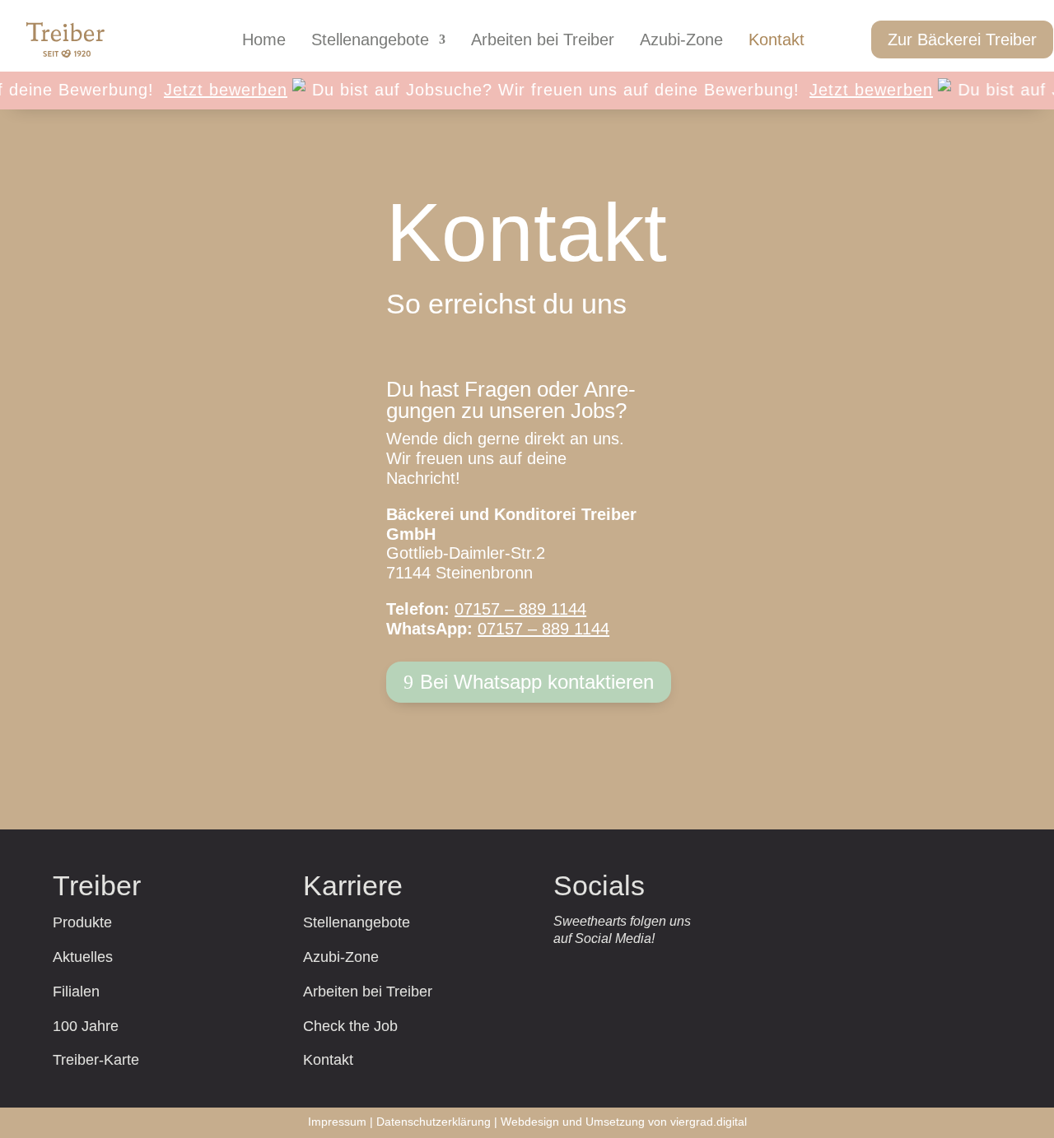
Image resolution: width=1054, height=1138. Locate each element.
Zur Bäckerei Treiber (962, 39)
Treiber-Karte (96, 1060)
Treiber (97, 885)
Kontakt (776, 41)
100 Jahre (86, 1026)
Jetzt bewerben (213, 90)
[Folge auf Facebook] (669, 970)
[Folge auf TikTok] (621, 970)
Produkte (82, 922)
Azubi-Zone (681, 41)
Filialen (76, 991)
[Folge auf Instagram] (574, 970)
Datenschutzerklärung (433, 1121)
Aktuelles (83, 957)
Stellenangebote (370, 41)
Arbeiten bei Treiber (542, 41)
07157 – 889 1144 (520, 609)
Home (264, 41)
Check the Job (350, 1026)
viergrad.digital (708, 1121)
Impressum (337, 1121)
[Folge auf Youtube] (717, 970)
